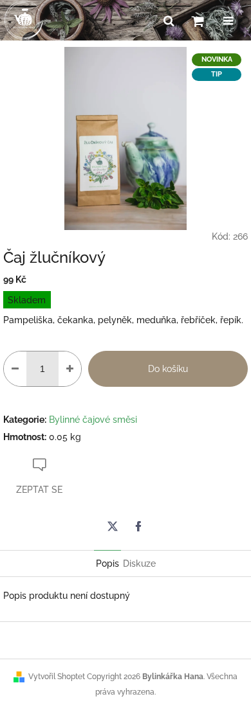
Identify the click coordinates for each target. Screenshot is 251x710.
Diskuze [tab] (139, 563)
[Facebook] (138, 526)
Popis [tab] (107, 563)
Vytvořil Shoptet (56, 676)
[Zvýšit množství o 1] (70, 368)
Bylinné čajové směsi (93, 419)
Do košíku (168, 369)
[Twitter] (112, 526)
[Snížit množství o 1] (15, 368)
